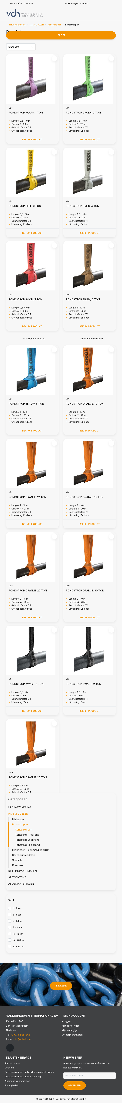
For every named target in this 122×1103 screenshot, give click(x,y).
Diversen (17, 865)
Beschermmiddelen (23, 855)
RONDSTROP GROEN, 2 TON (83, 112)
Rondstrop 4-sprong (27, 844)
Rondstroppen (20, 824)
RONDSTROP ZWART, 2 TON (83, 684)
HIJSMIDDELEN (18, 813)
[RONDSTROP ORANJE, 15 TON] (89, 463)
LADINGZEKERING (19, 807)
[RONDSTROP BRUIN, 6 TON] (89, 265)
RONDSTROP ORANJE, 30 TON (85, 590)
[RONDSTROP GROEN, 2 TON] (89, 79)
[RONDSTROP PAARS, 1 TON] (32, 79)
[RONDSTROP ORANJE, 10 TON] (89, 370)
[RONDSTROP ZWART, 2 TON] (89, 650)
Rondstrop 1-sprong (27, 834)
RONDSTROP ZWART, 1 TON (26, 684)
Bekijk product (32, 139)
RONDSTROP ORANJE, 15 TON (84, 497)
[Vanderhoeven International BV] (24, 12)
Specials (17, 860)
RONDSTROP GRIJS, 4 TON (82, 206)
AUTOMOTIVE (17, 877)
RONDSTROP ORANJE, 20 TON (28, 590)
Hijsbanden (18, 819)
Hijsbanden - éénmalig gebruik (30, 850)
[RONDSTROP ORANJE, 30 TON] (89, 557)
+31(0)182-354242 (20, 1034)
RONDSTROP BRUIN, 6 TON (83, 299)
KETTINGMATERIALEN (22, 871)
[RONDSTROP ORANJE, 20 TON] (32, 557)
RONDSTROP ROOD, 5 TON (25, 299)
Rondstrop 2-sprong (27, 839)
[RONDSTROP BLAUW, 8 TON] (32, 370)
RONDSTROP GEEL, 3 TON (25, 206)
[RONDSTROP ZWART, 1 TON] (32, 650)
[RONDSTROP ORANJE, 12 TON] (32, 463)
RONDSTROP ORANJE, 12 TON (27, 497)
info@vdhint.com (22, 1039)
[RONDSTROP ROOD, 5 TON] (32, 265)
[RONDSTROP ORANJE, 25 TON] (32, 743)
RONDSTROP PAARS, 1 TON (26, 112)
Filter (61, 35)
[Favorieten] (107, 11)
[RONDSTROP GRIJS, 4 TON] (89, 172)
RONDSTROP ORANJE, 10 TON (85, 403)
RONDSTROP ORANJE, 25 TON (28, 777)
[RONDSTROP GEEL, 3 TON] (32, 172)
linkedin (61, 985)
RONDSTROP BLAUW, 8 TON (26, 403)
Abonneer (74, 1085)
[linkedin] (10, 1048)
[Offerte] (113, 11)
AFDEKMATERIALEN (21, 883)
